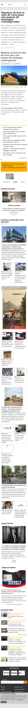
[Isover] (6, 671)
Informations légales (20, 688)
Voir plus (14, 559)
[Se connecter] (25, 4)
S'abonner (14, 560)
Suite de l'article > (23, 158)
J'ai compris (3, 702)
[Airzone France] (22, 671)
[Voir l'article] (25, 287)
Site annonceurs (19, 690)
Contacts (3, 685)
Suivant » (23, 182)
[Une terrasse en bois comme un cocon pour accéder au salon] (26, 82)
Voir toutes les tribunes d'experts (14, 603)
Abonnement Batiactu (6, 690)
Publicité (3, 688)
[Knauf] (14, 671)
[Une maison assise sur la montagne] (2, 82)
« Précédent (6, 182)
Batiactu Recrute (19, 685)
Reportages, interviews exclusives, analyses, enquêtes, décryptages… (14, 165)
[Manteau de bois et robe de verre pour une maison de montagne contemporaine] (10, 176)
